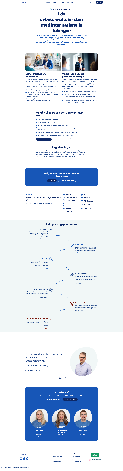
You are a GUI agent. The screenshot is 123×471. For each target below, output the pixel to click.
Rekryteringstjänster (75, 461)
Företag (62, 2)
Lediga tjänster (46, 2)
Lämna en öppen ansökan (53, 399)
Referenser (70, 2)
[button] (57, 2)
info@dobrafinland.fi (58, 456)
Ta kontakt (99, 2)
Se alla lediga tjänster (70, 399)
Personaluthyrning (75, 456)
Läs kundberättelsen (32, 370)
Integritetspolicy (25, 467)
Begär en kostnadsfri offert (62, 139)
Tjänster (54, 2)
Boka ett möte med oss (44, 139)
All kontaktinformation (58, 461)
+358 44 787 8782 (57, 459)
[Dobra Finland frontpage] (23, 2)
